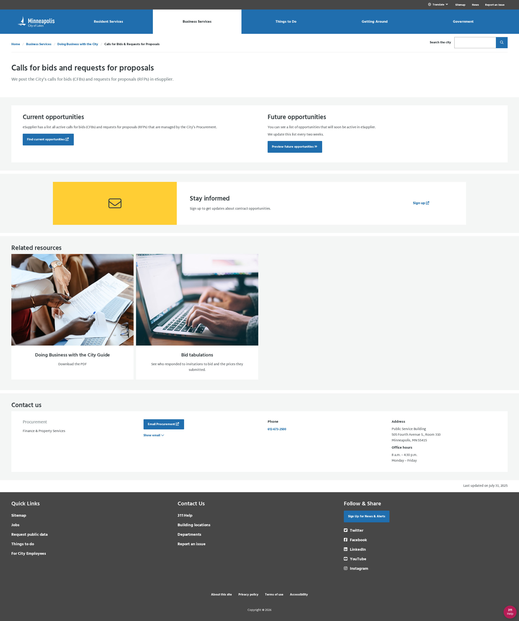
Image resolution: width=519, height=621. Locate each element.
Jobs (15, 525)
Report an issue (192, 544)
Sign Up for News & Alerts (366, 516)
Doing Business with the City (77, 44)
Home (15, 44)
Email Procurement (161, 424)
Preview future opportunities (293, 146)
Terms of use (274, 594)
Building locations (194, 525)
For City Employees (28, 554)
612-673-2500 (277, 429)
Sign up (419, 203)
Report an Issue (494, 5)
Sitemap (460, 5)
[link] (438, 5)
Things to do (22, 544)
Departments (189, 534)
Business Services (38, 44)
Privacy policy (248, 594)
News (475, 5)
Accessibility (299, 594)
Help (185, 515)
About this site (221, 594)
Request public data (29, 534)
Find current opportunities (46, 139)
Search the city (440, 42)
